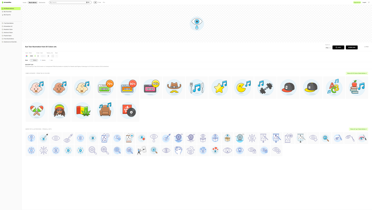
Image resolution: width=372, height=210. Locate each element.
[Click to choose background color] (52, 56)
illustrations (33, 2)
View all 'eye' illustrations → (358, 129)
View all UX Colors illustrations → (357, 73)
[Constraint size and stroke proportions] (35, 55)
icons (24, 2)
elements (42, 2)
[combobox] (67, 2)
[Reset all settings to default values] (56, 56)
